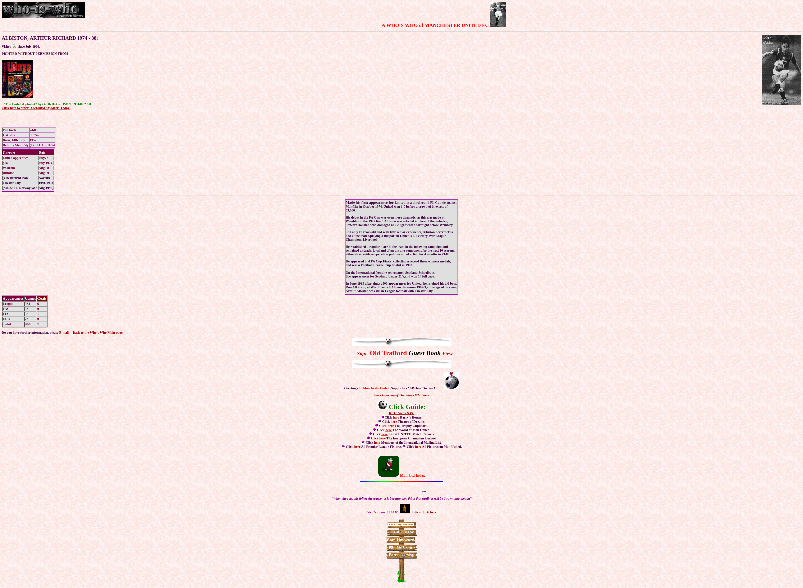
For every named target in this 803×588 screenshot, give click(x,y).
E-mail (64, 332)
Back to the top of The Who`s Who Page (401, 395)
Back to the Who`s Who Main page (98, 332)
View (447, 353)
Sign (361, 353)
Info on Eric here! (424, 512)
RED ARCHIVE (401, 413)
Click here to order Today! (36, 108)
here (396, 417)
